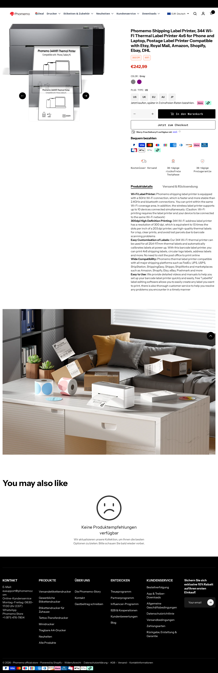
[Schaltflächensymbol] (210, 602)
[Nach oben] (211, 336)
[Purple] (139, 81)
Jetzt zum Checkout (173, 125)
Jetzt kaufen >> (29, 4)
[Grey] (133, 81)
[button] (195, 14)
